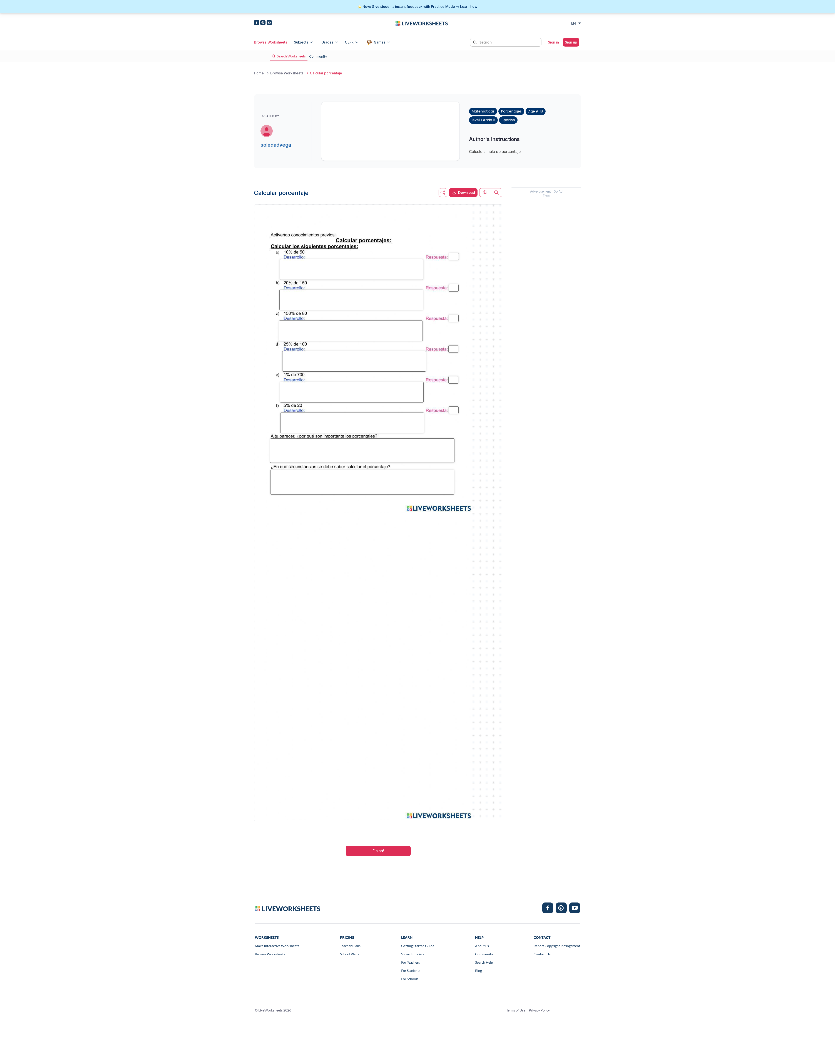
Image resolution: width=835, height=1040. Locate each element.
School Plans (349, 954)
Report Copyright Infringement (557, 946)
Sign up (571, 42)
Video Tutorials (412, 954)
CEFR (349, 42)
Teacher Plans (350, 946)
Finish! (378, 851)
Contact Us (542, 954)
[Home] (422, 23)
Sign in (553, 42)
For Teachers (410, 962)
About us (482, 946)
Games (379, 42)
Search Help (484, 962)
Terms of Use (515, 1010)
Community (484, 954)
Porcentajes (511, 111)
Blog (478, 970)
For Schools (409, 979)
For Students (410, 970)
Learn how (468, 6)
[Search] (475, 42)
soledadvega (276, 145)
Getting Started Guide (417, 946)
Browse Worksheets (270, 42)
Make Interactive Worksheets (277, 946)
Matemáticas (483, 111)
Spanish (508, 119)
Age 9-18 (535, 111)
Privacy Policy (539, 1010)
